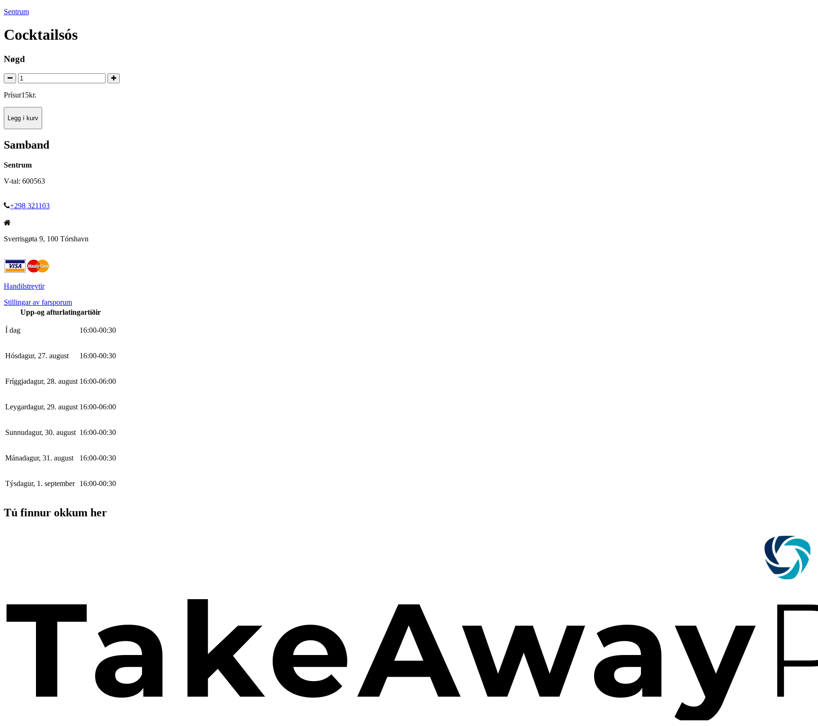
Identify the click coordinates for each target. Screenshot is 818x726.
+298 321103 (30, 206)
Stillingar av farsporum (38, 302)
